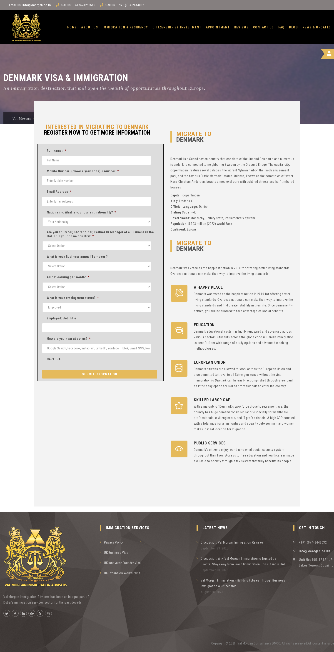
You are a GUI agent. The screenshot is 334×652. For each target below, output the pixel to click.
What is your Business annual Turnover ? (77, 256)
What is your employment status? (73, 298)
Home (72, 27)
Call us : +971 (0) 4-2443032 (124, 5)
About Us (89, 27)
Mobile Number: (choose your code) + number (83, 171)
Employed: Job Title (61, 318)
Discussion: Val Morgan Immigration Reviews (232, 542)
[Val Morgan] (26, 27)
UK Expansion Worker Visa (122, 573)
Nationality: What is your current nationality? (81, 212)
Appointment (218, 27)
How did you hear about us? (69, 339)
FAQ (281, 27)
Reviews (241, 27)
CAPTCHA (54, 359)
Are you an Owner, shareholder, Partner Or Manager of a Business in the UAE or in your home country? (100, 234)
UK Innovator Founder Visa (122, 563)
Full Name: (56, 151)
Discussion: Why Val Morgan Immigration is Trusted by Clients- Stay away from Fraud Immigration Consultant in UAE (243, 561)
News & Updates (316, 27)
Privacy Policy (114, 542)
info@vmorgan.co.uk (36, 5)
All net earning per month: (68, 277)
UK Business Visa (116, 552)
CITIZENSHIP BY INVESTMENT (177, 27)
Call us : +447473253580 (78, 5)
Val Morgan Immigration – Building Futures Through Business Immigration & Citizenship (243, 583)
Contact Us (263, 27)
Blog (293, 27)
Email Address (59, 191)
